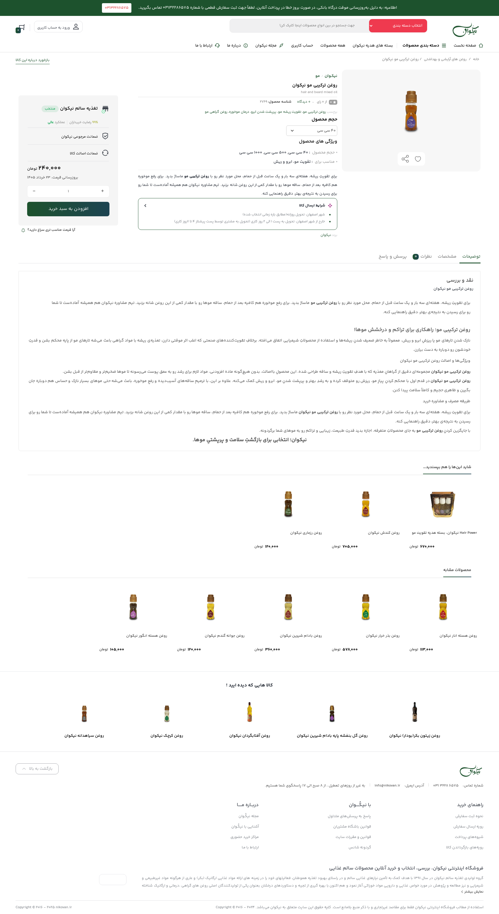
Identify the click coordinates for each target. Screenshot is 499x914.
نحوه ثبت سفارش (469, 816)
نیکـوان (331, 76)
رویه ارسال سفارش (468, 827)
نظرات (423, 256)
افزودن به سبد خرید (68, 209)
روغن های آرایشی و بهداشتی (445, 59)
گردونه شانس (360, 847)
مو (317, 76)
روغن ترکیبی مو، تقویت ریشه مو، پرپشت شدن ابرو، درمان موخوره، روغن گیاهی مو (265, 112)
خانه (476, 59)
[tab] (470, 258)
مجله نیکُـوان (249, 816)
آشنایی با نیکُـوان (245, 827)
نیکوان (326, 235)
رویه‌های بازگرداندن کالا (464, 847)
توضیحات (471, 256)
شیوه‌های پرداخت (469, 837)
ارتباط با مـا (250, 847)
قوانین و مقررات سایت (353, 837)
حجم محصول (324, 119)
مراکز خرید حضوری (244, 837)
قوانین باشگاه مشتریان (352, 827)
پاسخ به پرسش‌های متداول (349, 816)
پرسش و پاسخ (393, 256)
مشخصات (447, 256)
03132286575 (117, 8)
